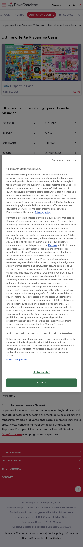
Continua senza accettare (65, 160)
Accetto (41, 382)
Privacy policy (42, 212)
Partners (52, 245)
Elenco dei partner (16, 359)
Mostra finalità (41, 372)
